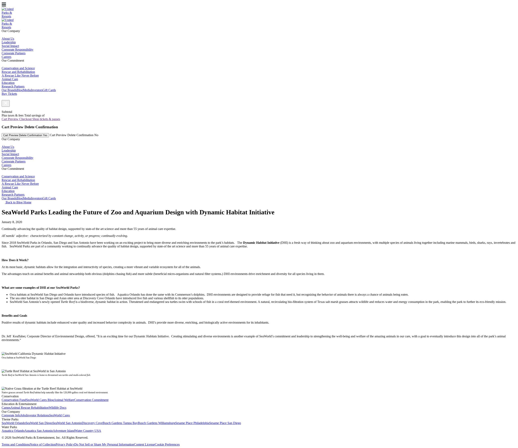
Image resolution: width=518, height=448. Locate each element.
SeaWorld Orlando (13, 423)
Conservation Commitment (91, 400)
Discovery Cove (92, 423)
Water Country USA (88, 430)
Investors (36, 90)
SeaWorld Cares (59, 415)
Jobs (23, 415)
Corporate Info (11, 415)
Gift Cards (49, 90)
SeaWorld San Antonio (67, 423)
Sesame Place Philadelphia (192, 423)
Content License (144, 444)
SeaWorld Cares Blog (40, 400)
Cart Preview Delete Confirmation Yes (25, 135)
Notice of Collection (43, 444)
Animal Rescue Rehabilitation (30, 407)
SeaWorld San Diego (38, 423)
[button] (6, 103)
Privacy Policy (65, 444)
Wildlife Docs (57, 407)
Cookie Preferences (167, 444)
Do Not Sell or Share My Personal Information (104, 444)
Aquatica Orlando (13, 430)
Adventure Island (64, 430)
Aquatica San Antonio (38, 430)
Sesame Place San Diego (225, 423)
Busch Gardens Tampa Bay (120, 423)
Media (27, 90)
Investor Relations (37, 415)
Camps (6, 407)
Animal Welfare (64, 400)
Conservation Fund (14, 400)
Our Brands (9, 90)
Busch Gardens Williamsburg (156, 423)
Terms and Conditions (16, 444)
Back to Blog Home (18, 202)
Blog (20, 90)
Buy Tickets (9, 93)
